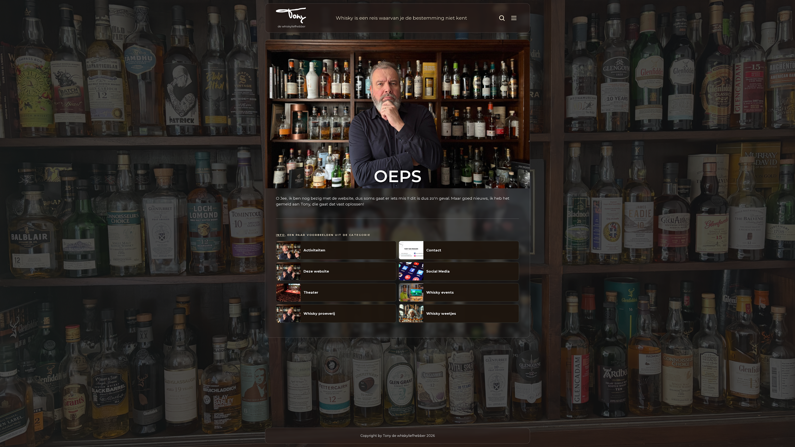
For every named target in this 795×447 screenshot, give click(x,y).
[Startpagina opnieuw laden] (291, 18)
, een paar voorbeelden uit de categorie (323, 235)
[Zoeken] (502, 18)
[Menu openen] (514, 18)
